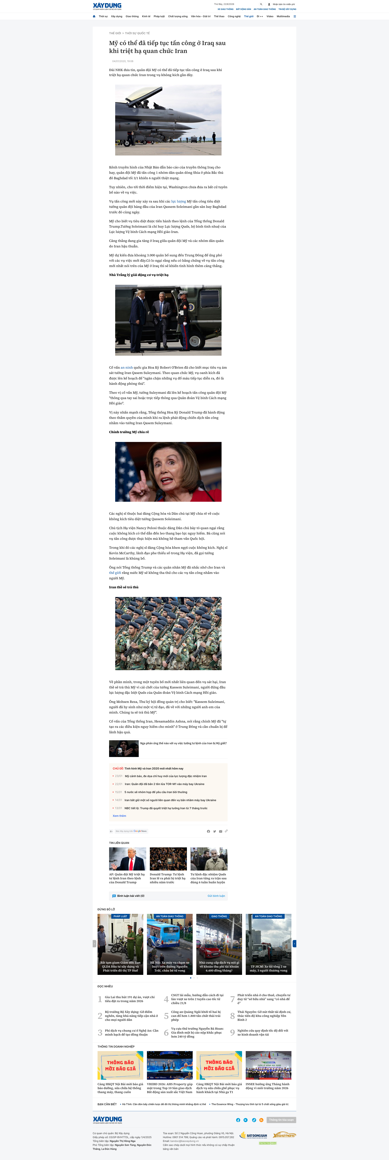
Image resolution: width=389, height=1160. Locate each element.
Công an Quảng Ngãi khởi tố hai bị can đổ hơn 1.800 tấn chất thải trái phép (196, 1016)
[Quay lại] (111, 831)
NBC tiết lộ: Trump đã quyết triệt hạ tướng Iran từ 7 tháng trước (166, 808)
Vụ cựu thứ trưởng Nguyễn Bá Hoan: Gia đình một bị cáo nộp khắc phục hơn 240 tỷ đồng (197, 1032)
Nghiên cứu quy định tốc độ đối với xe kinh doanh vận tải (263, 1032)
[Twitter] (214, 831)
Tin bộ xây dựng (287, 9)
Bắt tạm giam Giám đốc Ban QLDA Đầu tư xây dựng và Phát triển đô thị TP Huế (120, 966)
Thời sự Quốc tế (137, 33)
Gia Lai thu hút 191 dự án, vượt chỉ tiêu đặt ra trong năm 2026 (130, 999)
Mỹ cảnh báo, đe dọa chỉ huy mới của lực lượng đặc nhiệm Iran (166, 776)
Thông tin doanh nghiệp (116, 1046)
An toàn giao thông (265, 9)
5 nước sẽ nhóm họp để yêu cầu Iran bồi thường (155, 792)
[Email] (220, 831)
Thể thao (219, 16)
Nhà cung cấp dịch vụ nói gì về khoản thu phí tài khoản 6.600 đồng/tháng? (219, 966)
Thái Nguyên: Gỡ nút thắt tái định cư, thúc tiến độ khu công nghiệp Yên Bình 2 (264, 1016)
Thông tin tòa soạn (281, 1120)
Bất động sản (243, 9)
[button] (190, 978)
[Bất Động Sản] (253, 1135)
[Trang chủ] (94, 16)
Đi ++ (260, 16)
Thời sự (103, 16)
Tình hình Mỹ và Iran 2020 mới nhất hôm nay (154, 768)
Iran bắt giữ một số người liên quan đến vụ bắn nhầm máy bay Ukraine (170, 800)
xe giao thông (225, 9)
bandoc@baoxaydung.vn (184, 1141)
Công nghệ (234, 16)
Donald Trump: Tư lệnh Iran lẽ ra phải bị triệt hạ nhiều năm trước (168, 878)
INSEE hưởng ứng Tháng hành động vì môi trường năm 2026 (267, 1086)
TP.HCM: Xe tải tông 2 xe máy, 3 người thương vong (268, 968)
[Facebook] (208, 831)
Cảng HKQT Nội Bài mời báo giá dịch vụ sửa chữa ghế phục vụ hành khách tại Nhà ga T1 (219, 1088)
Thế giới (248, 16)
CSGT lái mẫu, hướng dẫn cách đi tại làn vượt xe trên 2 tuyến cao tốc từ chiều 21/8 (197, 999)
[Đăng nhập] (269, 4)
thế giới (115, 572)
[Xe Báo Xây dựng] (284, 1134)
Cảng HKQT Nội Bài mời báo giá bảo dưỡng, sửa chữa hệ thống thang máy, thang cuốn (120, 1088)
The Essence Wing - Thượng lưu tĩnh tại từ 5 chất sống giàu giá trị (249, 1104)
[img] (168, 120)
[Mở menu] (294, 16)
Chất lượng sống (178, 16)
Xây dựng (116, 16)
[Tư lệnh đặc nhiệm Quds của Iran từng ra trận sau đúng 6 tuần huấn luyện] (209, 859)
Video (270, 16)
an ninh (127, 367)
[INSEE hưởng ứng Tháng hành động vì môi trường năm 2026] (268, 1065)
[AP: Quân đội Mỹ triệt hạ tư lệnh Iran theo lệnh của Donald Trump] (127, 859)
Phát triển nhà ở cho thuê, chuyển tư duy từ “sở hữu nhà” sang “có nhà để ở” (264, 999)
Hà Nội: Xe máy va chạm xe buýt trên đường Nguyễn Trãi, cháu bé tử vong (169, 966)
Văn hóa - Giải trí (200, 16)
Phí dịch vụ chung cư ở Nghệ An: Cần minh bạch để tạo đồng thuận (131, 1032)
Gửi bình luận (216, 896)
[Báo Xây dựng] (107, 6)
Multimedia (283, 16)
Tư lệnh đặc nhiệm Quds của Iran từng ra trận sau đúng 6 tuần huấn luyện (209, 878)
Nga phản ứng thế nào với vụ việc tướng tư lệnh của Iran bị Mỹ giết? (183, 743)
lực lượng (178, 201)
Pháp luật (159, 16)
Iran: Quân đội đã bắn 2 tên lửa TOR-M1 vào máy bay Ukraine (164, 784)
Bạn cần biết (107, 1104)
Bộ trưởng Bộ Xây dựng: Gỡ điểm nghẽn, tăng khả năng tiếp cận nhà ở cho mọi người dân (131, 1016)
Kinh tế (146, 16)
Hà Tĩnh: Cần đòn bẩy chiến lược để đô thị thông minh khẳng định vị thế (164, 1104)
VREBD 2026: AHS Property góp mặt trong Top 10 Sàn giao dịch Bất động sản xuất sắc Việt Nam (170, 1088)
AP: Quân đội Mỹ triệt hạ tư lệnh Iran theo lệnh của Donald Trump (127, 878)
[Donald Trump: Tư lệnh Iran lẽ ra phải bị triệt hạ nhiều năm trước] (168, 859)
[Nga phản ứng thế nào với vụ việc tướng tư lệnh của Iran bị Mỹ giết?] (124, 748)
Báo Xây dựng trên (124, 831)
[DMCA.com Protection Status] (268, 1143)
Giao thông (132, 16)
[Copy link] (226, 831)
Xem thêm (119, 816)
